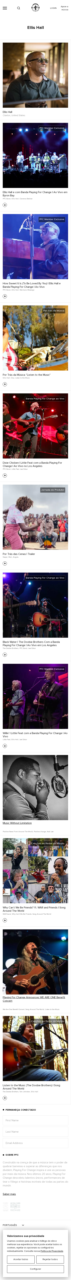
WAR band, (7, 914)
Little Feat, (15, 469)
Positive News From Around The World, (18, 831)
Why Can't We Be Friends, (22, 914)
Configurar (35, 1269)
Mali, (10, 557)
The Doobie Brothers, (11, 648)
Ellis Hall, (15, 199)
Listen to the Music (22, 378)
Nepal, (5, 557)
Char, (13, 378)
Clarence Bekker (26, 199)
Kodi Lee (50, 831)
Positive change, (40, 831)
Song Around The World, (35, 1009)
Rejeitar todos (50, 1259)
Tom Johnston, (24, 1092)
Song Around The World (42, 914)
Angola (15, 557)
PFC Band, (7, 199)
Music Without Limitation (17, 823)
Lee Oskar (24, 469)
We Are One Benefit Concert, (14, 1009)
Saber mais (9, 1194)
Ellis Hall (7, 112)
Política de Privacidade (51, 1251)
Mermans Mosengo (27, 290)
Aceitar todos (20, 1259)
